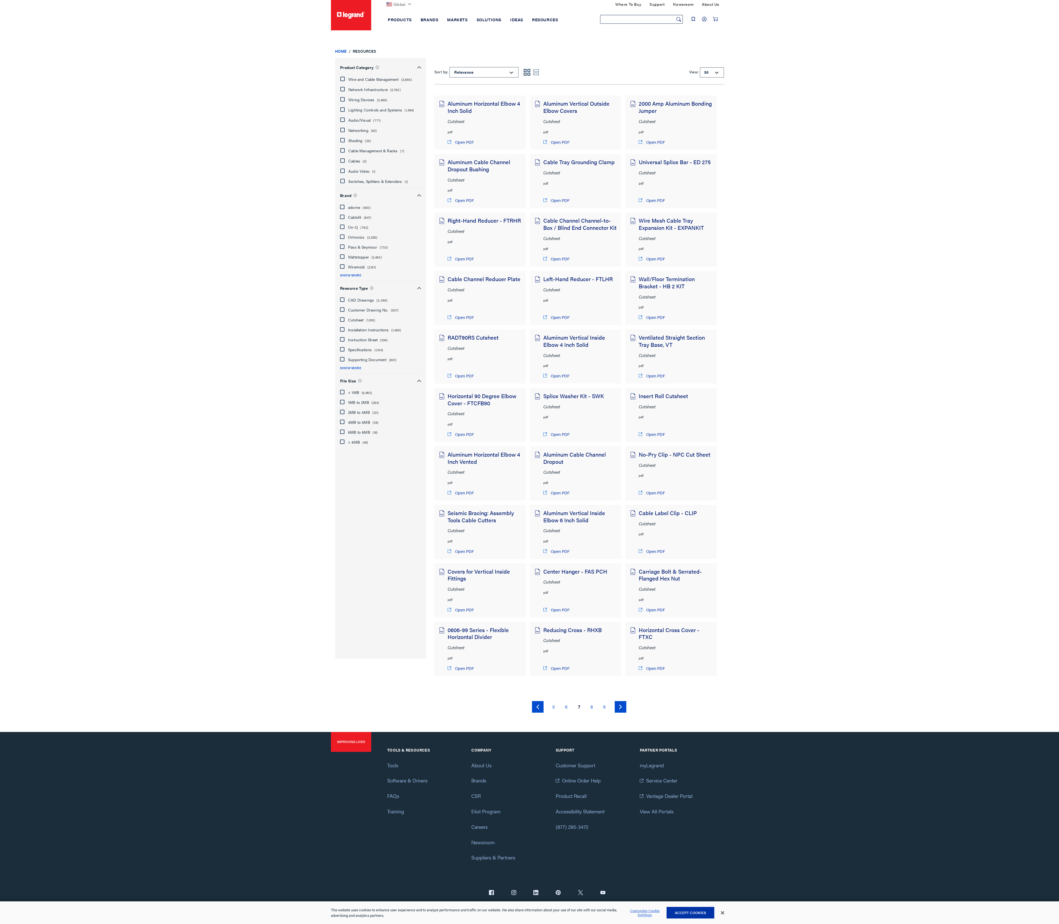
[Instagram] (513, 893)
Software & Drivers (407, 780)
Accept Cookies (690, 912)
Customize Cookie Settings (645, 913)
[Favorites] (693, 19)
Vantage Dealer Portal (669, 795)
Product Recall (571, 795)
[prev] (538, 707)
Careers (479, 826)
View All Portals (656, 811)
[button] (379, 79)
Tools (392, 765)
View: (694, 71)
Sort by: (441, 71)
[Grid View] (527, 72)
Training (395, 811)
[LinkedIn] (536, 893)
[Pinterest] (558, 893)
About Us (481, 765)
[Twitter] (580, 893)
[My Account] (704, 19)
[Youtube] (603, 893)
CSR (476, 795)
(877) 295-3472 (572, 826)
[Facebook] (491, 893)
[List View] (535, 72)
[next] (620, 707)
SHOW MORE (350, 275)
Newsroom (483, 842)
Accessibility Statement (580, 811)
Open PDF (464, 142)
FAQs (393, 795)
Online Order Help (581, 780)
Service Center (661, 780)
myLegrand (652, 765)
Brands (478, 780)
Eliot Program (486, 811)
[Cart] (715, 19)
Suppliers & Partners (493, 857)
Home (341, 51)
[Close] (722, 913)
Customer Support (575, 765)
